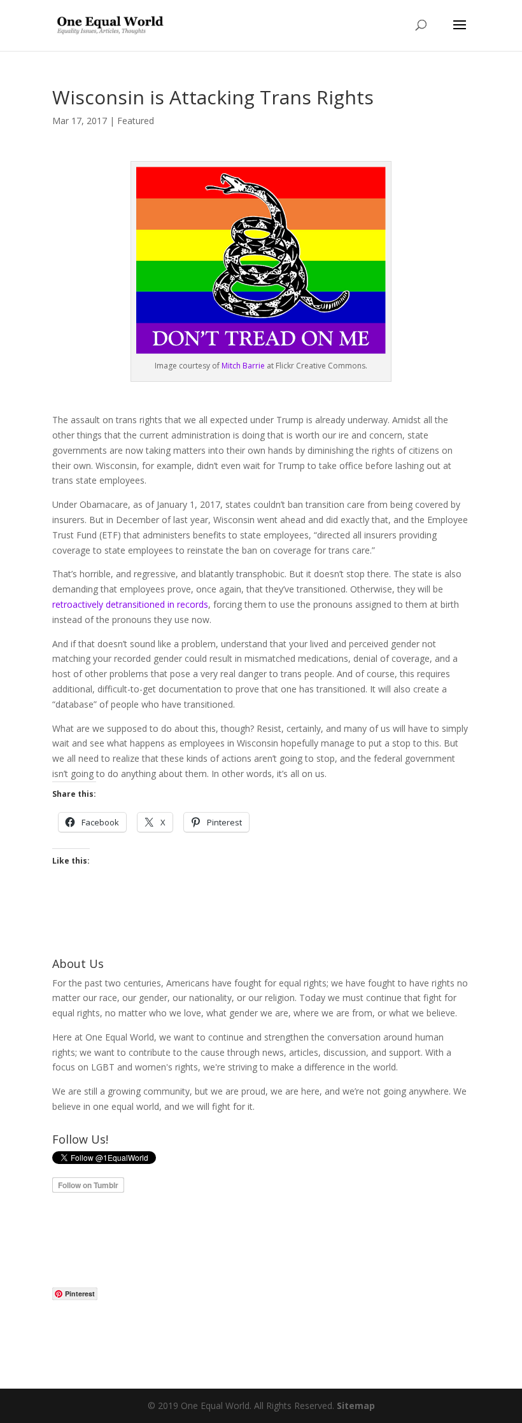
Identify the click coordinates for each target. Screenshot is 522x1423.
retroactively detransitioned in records (130, 604)
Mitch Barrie (243, 365)
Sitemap (356, 1405)
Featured (135, 121)
